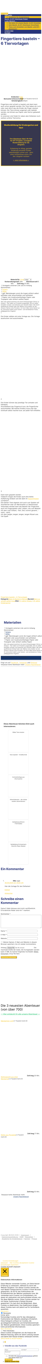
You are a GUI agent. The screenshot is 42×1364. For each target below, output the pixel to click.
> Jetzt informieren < (21, 160)
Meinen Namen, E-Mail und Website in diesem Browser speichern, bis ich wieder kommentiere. (19, 943)
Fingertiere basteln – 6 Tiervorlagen (14, 597)
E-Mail (4, 935)
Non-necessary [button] (6, 1329)
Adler (21, 97)
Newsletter (29, 1237)
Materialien (5, 659)
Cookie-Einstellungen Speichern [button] (18, 1264)
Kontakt (7, 33)
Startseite (8, 15)
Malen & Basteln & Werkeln (18, 599)
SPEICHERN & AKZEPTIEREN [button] (11, 1338)
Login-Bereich (11, 21)
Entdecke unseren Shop (12, 1361)
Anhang (4, 948)
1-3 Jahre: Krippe (25, 601)
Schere (5, 289)
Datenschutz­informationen (25, 1356)
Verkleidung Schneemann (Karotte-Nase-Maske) (18, 845)
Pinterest (34, 663)
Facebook (15, 663)
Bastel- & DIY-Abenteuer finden (16, 19)
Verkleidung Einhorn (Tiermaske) (18, 822)
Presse (34, 1239)
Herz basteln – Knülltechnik (18, 755)
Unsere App (9, 31)
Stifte (4, 291)
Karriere (27, 1239)
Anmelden (4, 14)
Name (3, 931)
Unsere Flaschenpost (33, 665)
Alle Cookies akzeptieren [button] (19, 1263)
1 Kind (22, 279)
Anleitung (12, 659)
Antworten (9, 893)
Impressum (25, 1235)
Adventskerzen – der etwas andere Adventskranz (18, 800)
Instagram (23, 663)
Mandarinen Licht (7, 1021)
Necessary (7, 1313)
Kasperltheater (33, 499)
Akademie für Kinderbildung (19, 17)
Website (4, 938)
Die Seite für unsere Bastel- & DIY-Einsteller (25, 23)
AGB (21, 1237)
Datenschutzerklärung (10, 1237)
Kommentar (5, 914)
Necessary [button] (4, 1311)
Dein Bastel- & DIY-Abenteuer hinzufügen (24, 25)
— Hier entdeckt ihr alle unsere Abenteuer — (20, 1014)
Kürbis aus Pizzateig (8, 1135)
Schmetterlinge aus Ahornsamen (18, 778)
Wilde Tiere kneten (18, 732)
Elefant (7, 890)
